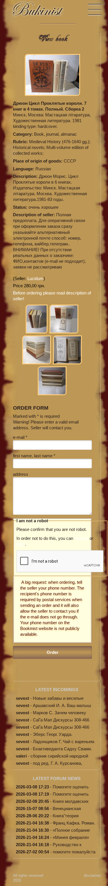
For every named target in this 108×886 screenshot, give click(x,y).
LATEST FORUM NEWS (57, 778)
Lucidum (35, 278)
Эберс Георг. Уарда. (52, 734)
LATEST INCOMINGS (56, 689)
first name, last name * (34, 455)
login (20, 544)
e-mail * (20, 437)
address (20, 474)
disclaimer (92, 875)
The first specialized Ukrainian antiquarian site (43, 11)
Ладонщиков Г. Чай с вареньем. (64, 741)
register (81, 538)
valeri (21, 755)
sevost (22, 698)
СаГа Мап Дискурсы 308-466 (61, 719)
